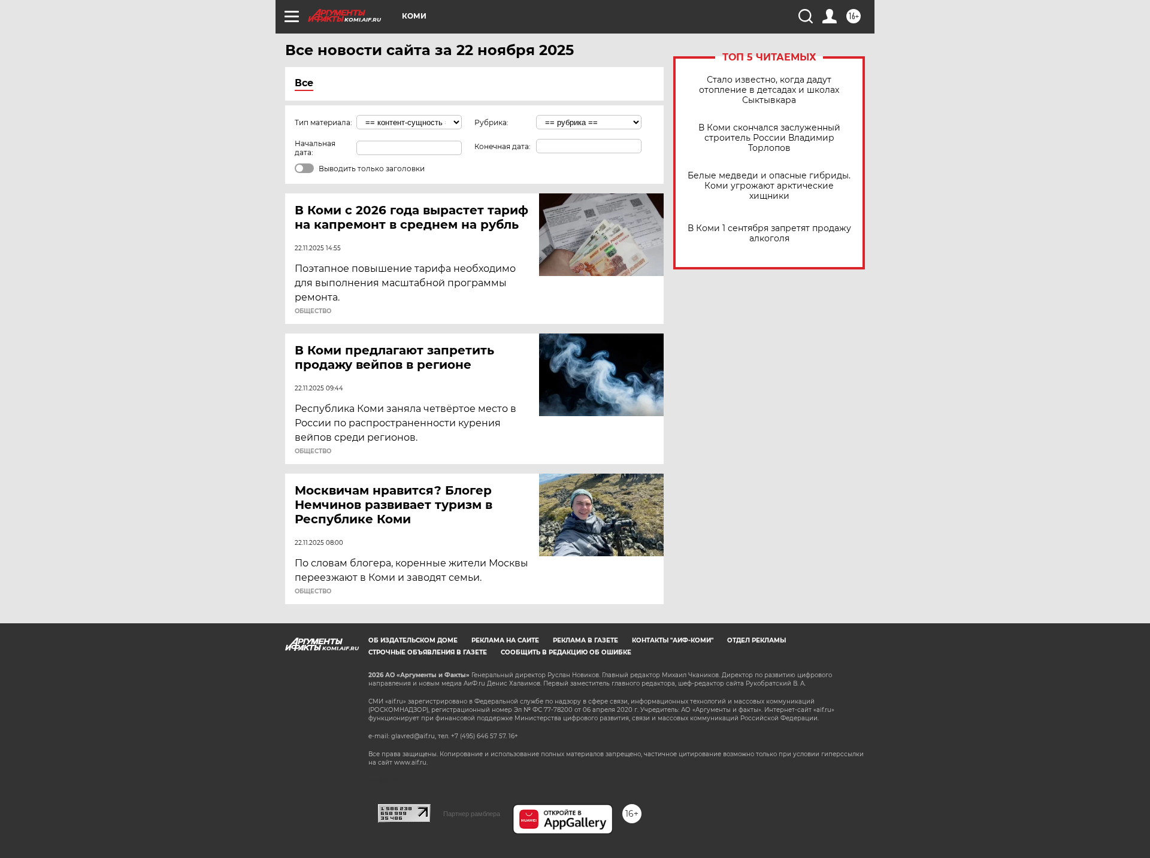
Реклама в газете (585, 640)
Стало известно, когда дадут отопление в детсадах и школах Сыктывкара (769, 90)
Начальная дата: (315, 148)
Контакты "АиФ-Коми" (672, 640)
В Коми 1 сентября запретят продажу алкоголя (769, 233)
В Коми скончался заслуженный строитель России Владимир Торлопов (769, 138)
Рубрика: (491, 122)
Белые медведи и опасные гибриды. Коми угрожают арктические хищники (769, 186)
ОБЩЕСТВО (313, 311)
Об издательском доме (413, 640)
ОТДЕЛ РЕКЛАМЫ (756, 640)
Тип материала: (323, 122)
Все (304, 83)
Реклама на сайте (505, 640)
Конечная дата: (502, 146)
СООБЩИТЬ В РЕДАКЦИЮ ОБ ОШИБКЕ (566, 652)
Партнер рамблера (471, 813)
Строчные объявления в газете (427, 652)
